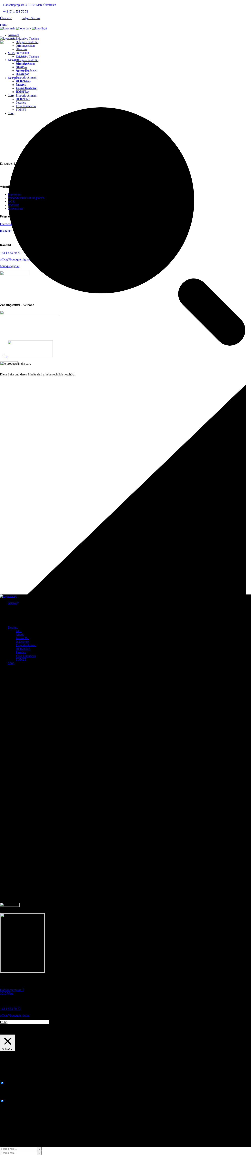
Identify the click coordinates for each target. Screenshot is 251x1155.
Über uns (6, 18)
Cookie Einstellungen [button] (14, 1032)
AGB (11, 201)
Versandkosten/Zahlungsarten (26, 198)
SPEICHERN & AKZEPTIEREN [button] (21, 1111)
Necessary (11, 1083)
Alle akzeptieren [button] (72, 1032)
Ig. (5, 1022)
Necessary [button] (6, 1079)
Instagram (6, 230)
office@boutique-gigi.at (14, 259)
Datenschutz (15, 208)
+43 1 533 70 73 (10, 252)
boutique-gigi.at (9, 266)
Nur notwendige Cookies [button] (45, 1032)
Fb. (2, 1022)
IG (5, 24)
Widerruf (13, 205)
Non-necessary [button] (9, 1097)
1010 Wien (12, 991)
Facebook (6, 224)
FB (2, 24)
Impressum (14, 194)
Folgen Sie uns (31, 18)
